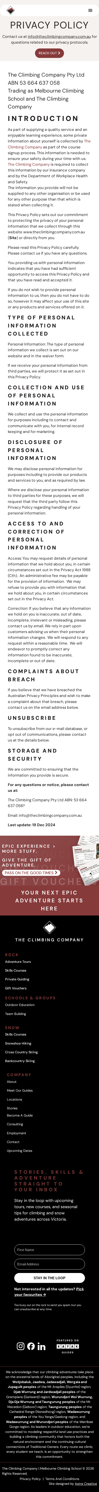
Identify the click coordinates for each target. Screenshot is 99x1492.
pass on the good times (29, 872)
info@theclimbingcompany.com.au (59, 36)
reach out (48, 53)
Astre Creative (86, 1484)
